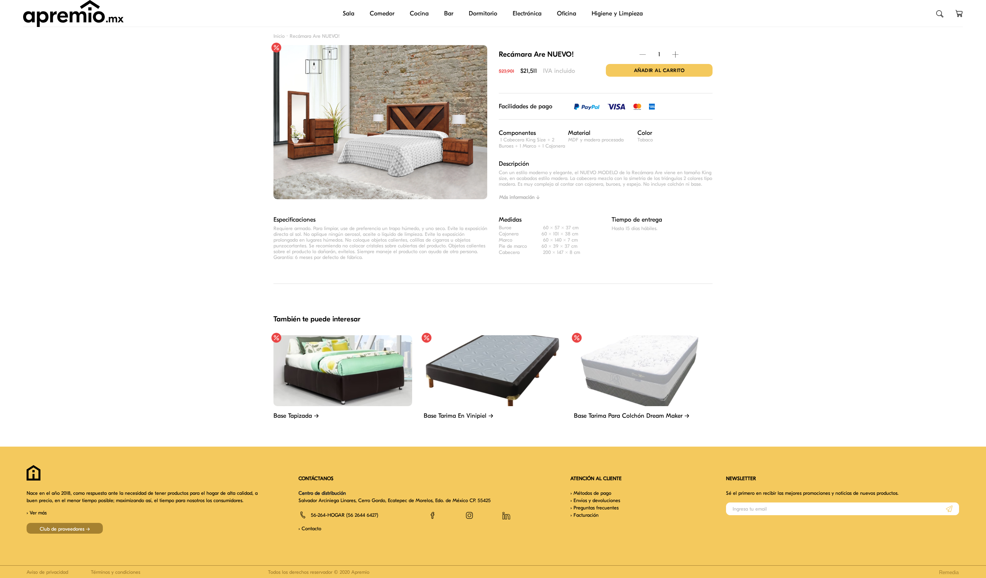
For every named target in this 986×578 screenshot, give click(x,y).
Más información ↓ (519, 197)
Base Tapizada (296, 415)
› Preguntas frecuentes (594, 508)
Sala (348, 13)
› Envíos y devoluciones (595, 500)
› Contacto (309, 528)
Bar (448, 13)
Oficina (566, 13)
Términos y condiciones (115, 572)
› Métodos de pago (590, 493)
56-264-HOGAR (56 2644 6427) (344, 515)
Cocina (419, 13)
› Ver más (37, 513)
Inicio (279, 36)
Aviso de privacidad (47, 572)
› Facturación (584, 515)
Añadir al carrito (659, 70)
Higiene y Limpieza (617, 13)
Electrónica (527, 13)
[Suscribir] (949, 509)
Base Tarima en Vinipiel (458, 415)
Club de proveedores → (65, 529)
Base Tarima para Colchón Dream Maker (631, 415)
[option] (380, 127)
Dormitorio (483, 13)
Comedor (382, 13)
